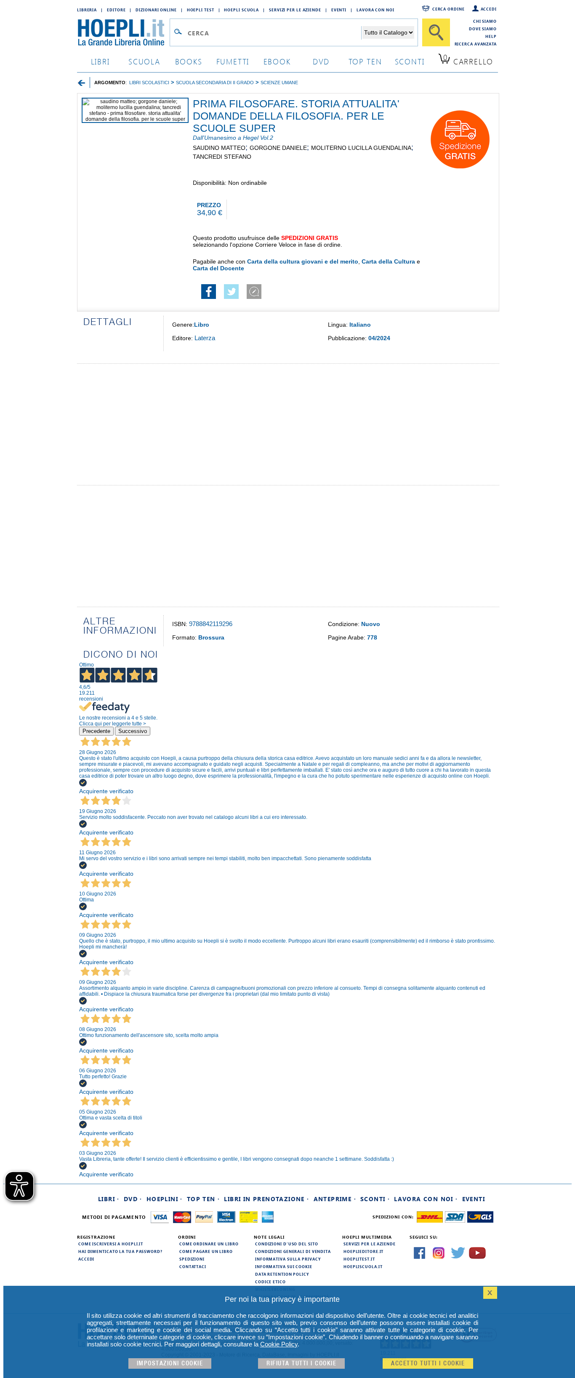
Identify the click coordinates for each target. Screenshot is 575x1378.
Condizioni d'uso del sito (286, 1243)
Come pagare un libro (206, 1251)
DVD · (133, 1199)
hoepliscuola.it (363, 1266)
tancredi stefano (222, 156)
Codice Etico (270, 1281)
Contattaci (192, 1266)
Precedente (96, 731)
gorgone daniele (278, 147)
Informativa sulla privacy (288, 1258)
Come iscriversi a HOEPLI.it (110, 1243)
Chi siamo (485, 21)
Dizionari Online (156, 9)
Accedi (489, 8)
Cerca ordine (448, 8)
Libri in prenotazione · (266, 1199)
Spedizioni (192, 1258)
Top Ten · (203, 1199)
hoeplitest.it (359, 1258)
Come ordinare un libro (209, 1243)
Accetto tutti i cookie (428, 1363)
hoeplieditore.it (363, 1251)
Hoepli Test (200, 9)
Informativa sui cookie (283, 1266)
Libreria (87, 9)
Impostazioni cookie (170, 1363)
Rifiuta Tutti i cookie (301, 1363)
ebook (277, 61)
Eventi (338, 9)
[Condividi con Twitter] (231, 296)
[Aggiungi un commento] (254, 296)
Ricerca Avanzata (476, 43)
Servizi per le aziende (295, 9)
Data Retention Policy (282, 1274)
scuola (144, 61)
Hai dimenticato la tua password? (120, 1251)
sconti (410, 61)
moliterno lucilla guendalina (361, 147)
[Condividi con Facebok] (208, 296)
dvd (321, 61)
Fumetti (233, 61)
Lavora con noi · (426, 1199)
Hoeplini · (164, 1199)
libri (100, 61)
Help (491, 36)
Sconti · (375, 1199)
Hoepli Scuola (241, 9)
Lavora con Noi (375, 9)
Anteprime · (335, 1199)
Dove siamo (483, 28)
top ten (365, 61)
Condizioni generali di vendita (293, 1251)
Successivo (132, 731)
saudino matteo (219, 147)
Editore (116, 9)
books (188, 61)
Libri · (109, 1199)
